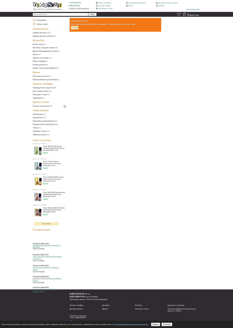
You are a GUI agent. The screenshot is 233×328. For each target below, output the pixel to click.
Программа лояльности (137, 3)
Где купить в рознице (176, 305)
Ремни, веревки (39, 61)
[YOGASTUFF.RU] (47, 10)
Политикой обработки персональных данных (130, 324)
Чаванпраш (37, 98)
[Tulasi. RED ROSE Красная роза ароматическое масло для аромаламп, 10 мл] (38, 201)
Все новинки (46, 224)
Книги (35, 54)
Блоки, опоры (38, 44)
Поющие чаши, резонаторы (44, 124)
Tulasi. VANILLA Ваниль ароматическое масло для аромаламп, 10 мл (52, 163)
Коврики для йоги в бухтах (43, 36)
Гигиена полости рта (41, 106)
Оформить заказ (193, 15)
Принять (156, 324)
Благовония (37, 117)
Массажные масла (40, 76)
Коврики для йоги (40, 33)
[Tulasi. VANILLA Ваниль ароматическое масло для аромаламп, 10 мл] (38, 170)
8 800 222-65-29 (74, 6)
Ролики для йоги (39, 65)
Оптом (130, 6)
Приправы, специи (40, 94)
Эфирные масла (39, 134)
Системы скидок (104, 6)
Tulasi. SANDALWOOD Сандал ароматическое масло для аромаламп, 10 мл (53, 179)
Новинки (161, 6)
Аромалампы (38, 114)
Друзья (105, 309)
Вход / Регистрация (193, 9)
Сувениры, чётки (39, 131)
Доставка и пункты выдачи (168, 3)
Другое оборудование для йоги (45, 51)
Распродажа (41, 20)
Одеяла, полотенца (40, 58)
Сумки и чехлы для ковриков (44, 68)
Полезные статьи (142, 309)
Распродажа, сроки (105, 8)
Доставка (105, 305)
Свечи (35, 128)
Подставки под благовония (43, 121)
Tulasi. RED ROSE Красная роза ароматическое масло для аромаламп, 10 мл (54, 194)
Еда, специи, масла (40, 91)
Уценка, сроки (42, 24)
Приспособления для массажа (45, 79)
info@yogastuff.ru (80, 317)
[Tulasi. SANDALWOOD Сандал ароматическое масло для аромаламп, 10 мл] (38, 186)
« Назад (74, 28)
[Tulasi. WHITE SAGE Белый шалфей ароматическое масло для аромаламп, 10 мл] (38, 155)
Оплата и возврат (77, 305)
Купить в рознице (104, 3)
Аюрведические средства (43, 88)
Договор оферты (76, 309)
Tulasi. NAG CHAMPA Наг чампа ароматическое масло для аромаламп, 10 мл (54, 210)
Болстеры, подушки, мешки (43, 48)
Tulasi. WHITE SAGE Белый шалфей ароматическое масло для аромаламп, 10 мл (53, 148)
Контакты (138, 305)
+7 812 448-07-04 (75, 3)
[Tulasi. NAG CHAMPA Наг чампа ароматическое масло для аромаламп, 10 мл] (38, 217)
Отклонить (167, 324)
